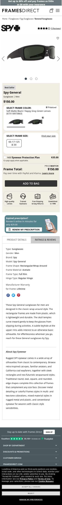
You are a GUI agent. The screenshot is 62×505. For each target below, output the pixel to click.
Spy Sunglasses (26, 18)
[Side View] (36, 79)
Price (52, 166)
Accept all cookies (31, 487)
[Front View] (31, 79)
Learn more (48, 173)
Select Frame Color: (18, 107)
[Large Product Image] (31, 54)
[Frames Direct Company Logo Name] (20, 10)
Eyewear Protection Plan (26, 157)
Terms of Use (44, 479)
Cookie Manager (46, 481)
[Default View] (25, 79)
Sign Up (49, 432)
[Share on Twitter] (13, 295)
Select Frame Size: (17, 135)
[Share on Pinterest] (18, 295)
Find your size (49, 135)
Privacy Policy (26, 479)
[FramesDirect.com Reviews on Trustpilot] (31, 438)
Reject (31, 493)
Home (4, 18)
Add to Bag (31, 183)
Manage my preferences (31, 499)
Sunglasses (14, 18)
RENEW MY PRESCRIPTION (26, 229)
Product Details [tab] (16, 239)
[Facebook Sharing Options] (8, 295)
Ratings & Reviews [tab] (45, 239)
